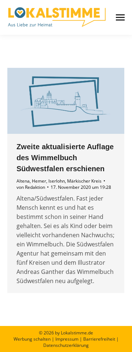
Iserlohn (56, 181)
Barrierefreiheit (99, 339)
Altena (23, 181)
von (30, 187)
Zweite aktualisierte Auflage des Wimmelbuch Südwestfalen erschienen (65, 158)
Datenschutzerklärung (66, 345)
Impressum (66, 339)
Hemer (39, 181)
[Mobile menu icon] (120, 17)
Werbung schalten (32, 339)
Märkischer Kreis (84, 181)
